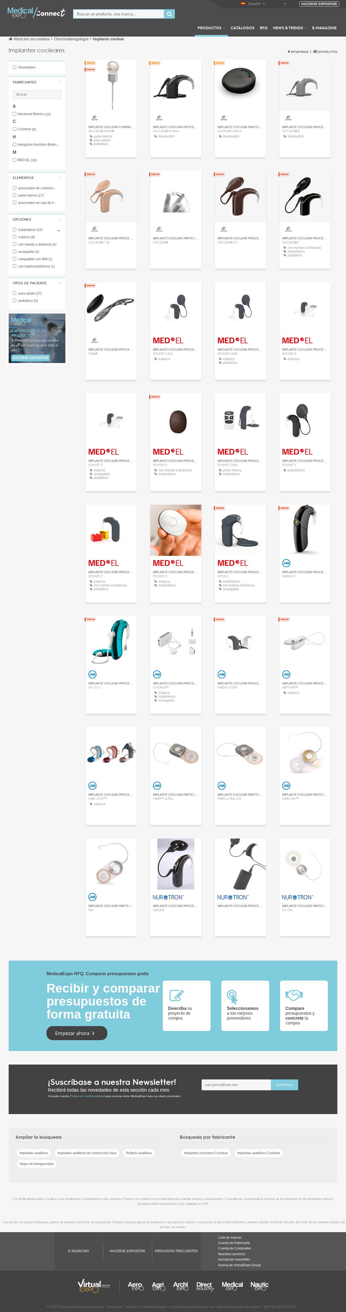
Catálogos (242, 27)
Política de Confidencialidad (87, 1096)
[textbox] (118, 14)
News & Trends (288, 27)
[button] (37, 82)
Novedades (26, 67)
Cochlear (27, 129)
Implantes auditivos (34, 1153)
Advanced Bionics (34, 114)
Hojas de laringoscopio (37, 1164)
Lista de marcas (229, 1237)
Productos (209, 27)
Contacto (111, 68)
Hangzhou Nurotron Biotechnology (39, 145)
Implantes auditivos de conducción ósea (87, 1153)
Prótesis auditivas (139, 1153)
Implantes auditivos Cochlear (258, 1153)
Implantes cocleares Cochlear (206, 1153)
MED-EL (27, 160)
